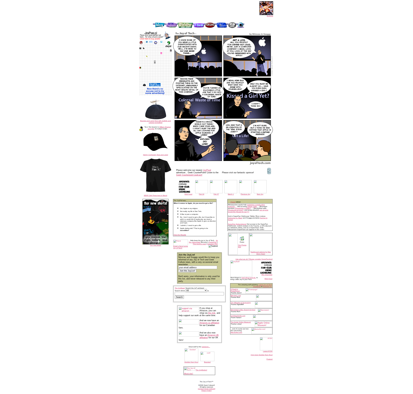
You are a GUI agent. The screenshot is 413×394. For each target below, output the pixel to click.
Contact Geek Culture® (206, 389)
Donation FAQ (212, 244)
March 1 (231, 194)
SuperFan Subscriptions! (237, 224)
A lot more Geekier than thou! (262, 355)
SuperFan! (213, 242)
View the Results (180, 235)
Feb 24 (201, 194)
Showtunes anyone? (235, 210)
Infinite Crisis (252, 206)
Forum (232, 202)
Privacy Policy (206, 390)
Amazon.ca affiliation (209, 323)
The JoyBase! (180, 288)
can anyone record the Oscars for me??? (248, 211)
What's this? (188, 373)
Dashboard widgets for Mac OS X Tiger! (261, 253)
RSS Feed (188, 194)
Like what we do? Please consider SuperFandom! (254, 259)
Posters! (270, 359)
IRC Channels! (267, 275)
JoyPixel (207, 170)
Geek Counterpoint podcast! (189, 175)
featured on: (267, 286)
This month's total (199, 244)
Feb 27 (216, 194)
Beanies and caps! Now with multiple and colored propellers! (155, 121)
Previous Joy (245, 194)
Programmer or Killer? (243, 208)
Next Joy (260, 194)
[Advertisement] (198, 18)
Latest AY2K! (268, 351)
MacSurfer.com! (236, 332)
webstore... (206, 347)
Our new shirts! (155, 245)
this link (211, 313)
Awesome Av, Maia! (235, 218)
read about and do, (248, 277)
